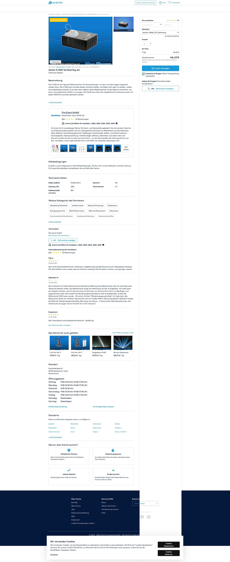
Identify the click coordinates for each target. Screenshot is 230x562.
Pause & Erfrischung (95, 205)
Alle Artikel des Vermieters (59, 235)
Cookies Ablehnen (169, 553)
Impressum (75, 520)
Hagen (95, 432)
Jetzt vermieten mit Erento (145, 3)
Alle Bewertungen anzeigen (59, 325)
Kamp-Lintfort (120, 432)
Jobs (73, 509)
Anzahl (145, 39)
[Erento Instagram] (149, 516)
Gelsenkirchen (54, 432)
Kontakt (74, 502)
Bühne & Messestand (97, 211)
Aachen (52, 424)
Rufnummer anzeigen (164, 89)
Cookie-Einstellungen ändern (83, 523)
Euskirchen (97, 428)
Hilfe (164, 2)
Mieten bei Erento (109, 506)
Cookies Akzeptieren (169, 544)
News (104, 502)
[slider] (70, 119)
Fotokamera (112, 205)
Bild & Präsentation (76, 211)
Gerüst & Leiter (77, 205)
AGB (73, 516)
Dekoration (113, 211)
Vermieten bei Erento (110, 509)
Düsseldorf (53, 428)
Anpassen (54, 554)
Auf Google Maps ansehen (103, 407)
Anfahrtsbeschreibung (58, 407)
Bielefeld (74, 424)
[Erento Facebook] (142, 516)
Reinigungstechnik (57, 211)
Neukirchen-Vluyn (63, 67)
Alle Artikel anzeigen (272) (123, 333)
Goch (73, 432)
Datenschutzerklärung (80, 513)
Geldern (118, 428)
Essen (73, 428)
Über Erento (76, 506)
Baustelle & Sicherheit (58, 205)
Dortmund (97, 424)
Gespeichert (176, 2)
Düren (117, 424)
